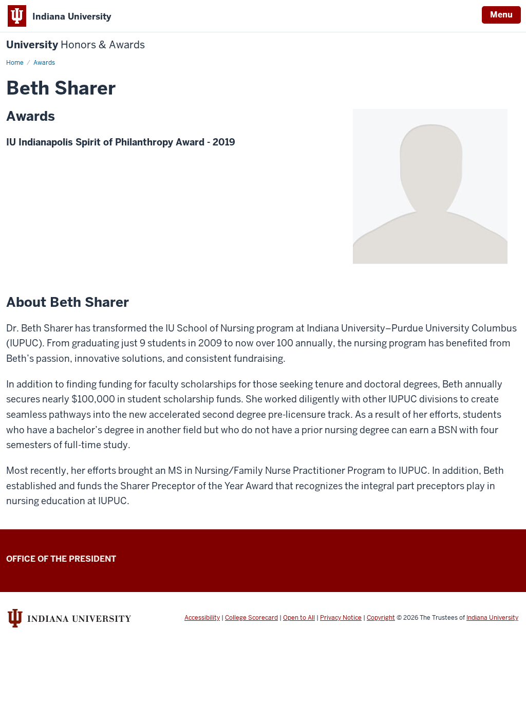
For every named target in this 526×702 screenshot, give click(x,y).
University (75, 45)
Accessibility (202, 618)
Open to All (299, 618)
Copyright (381, 618)
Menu (501, 14)
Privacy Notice (341, 618)
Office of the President (61, 558)
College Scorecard (251, 618)
